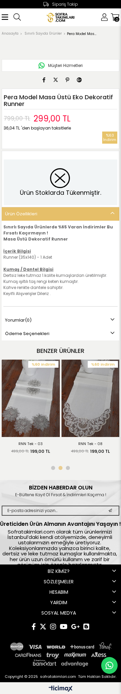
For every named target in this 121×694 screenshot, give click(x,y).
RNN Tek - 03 (30, 443)
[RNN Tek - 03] (31, 398)
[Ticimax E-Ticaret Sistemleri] (61, 689)
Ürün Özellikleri (21, 214)
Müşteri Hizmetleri (65, 65)
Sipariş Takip (65, 4)
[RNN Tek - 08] (91, 398)
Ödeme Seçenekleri (27, 333)
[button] (53, 468)
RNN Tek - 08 (90, 443)
